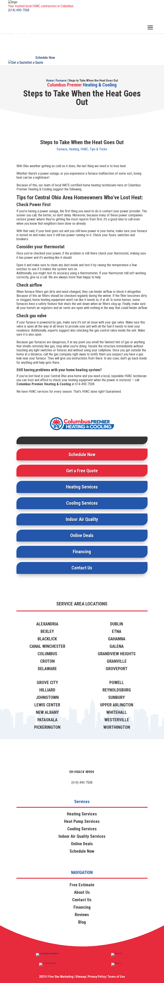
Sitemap (80, 976)
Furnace (61, 80)
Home (50, 80)
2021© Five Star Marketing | (57, 976)
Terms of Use (116, 976)
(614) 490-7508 (18, 10)
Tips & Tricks (98, 149)
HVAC (84, 149)
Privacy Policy (97, 976)
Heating (74, 149)
